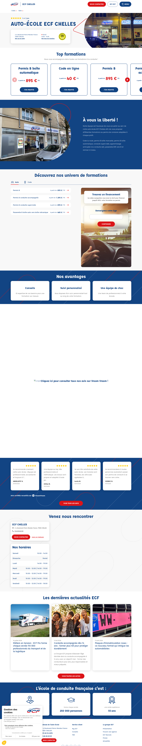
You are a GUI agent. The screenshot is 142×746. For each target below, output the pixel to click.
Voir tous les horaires (48, 38)
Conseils (75, 732)
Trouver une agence (110, 732)
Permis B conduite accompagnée (39, 197)
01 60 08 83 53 (19, 531)
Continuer (106, 224)
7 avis (27, 18)
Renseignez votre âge (106, 210)
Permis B (39, 190)
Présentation (107, 729)
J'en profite (29, 90)
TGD (73, 735)
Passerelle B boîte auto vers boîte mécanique (39, 212)
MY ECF (113, 4)
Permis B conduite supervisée (39, 205)
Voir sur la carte (20, 38)
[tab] (15, 182)
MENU (126, 4)
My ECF (74, 729)
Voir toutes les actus (71, 676)
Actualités (106, 741)
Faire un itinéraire (38, 537)
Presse (105, 738)
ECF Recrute (107, 735)
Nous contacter (97, 4)
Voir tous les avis (71, 503)
